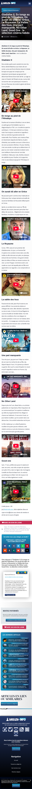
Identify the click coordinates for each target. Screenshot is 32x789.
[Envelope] (16, 734)
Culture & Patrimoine (13, 10)
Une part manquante (15, 531)
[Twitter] (10, 729)
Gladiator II (7, 528)
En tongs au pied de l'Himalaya (17, 527)
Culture (5, 10)
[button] (29, 3)
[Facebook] (5, 729)
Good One (14, 528)
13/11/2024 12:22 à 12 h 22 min (14, 577)
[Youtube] (16, 729)
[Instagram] (27, 729)
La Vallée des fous (22, 528)
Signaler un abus (11, 595)
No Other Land (14, 530)
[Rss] (22, 729)
